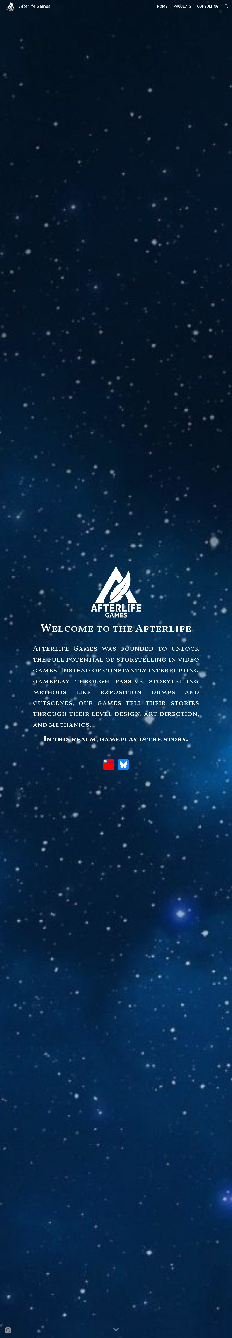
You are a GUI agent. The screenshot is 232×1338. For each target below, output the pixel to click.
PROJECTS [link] (182, 6)
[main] (116, 629)
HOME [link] (162, 6)
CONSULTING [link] (207, 6)
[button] (226, 6)
